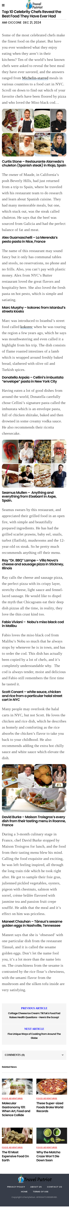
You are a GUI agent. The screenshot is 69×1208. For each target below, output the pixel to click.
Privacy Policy (16, 1186)
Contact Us (54, 1186)
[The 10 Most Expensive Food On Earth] (17, 1136)
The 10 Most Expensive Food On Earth (15, 1156)
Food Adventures (12, 1098)
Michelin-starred (35, 78)
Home (24, 1191)
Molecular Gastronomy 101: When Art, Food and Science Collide (16, 1109)
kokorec (26, 327)
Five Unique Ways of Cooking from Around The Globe (34, 1036)
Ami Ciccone (11, 22)
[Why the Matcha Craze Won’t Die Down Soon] (51, 1136)
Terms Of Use (40, 1191)
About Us (36, 1186)
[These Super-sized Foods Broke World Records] (51, 1087)
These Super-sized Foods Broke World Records (49, 1107)
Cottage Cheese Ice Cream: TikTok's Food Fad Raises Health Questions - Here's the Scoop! (34, 1015)
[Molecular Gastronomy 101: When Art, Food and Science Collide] (17, 1087)
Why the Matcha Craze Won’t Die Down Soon (48, 1156)
